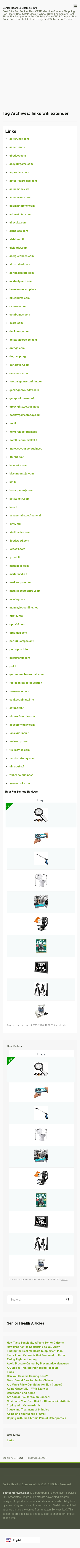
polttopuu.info (18, 649)
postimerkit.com (19, 657)
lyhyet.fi (14, 557)
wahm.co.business (21, 775)
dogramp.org (17, 356)
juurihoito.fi (16, 457)
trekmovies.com (19, 750)
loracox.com (17, 549)
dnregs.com (17, 348)
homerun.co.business (23, 431)
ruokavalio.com (19, 691)
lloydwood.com (19, 540)
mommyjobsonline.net (23, 607)
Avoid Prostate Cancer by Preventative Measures (38, 1363)
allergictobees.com (21, 256)
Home (20, 1457)
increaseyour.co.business (25, 448)
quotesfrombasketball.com (26, 674)
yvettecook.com (19, 783)
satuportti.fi (16, 708)
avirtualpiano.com (20, 281)
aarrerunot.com (19, 138)
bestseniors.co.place (22, 289)
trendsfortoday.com (21, 758)
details (62, 1025)
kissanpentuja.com (21, 473)
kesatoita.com (18, 465)
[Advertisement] (40, 68)
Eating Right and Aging (22, 1359)
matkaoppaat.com (20, 582)
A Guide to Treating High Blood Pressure (33, 1367)
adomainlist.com (20, 214)
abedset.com (17, 155)
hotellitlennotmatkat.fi (23, 440)
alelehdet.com (18, 247)
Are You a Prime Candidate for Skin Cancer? (35, 1384)
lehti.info (15, 523)
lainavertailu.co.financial (25, 515)
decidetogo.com (19, 331)
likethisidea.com (19, 532)
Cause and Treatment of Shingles (28, 1409)
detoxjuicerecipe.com (23, 339)
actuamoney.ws (19, 189)
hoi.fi (12, 423)
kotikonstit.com (19, 498)
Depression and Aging (21, 1393)
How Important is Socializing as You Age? (33, 1347)
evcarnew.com (18, 373)
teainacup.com (18, 741)
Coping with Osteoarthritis (24, 1405)
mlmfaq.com (17, 599)
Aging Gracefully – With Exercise (28, 1388)
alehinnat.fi (16, 239)
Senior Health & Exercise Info (20, 7)
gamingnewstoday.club (24, 390)
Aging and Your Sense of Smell (26, 1413)
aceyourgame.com (21, 164)
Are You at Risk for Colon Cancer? (28, 1397)
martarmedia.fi (18, 574)
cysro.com (16, 323)
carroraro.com (18, 306)
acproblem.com (19, 172)
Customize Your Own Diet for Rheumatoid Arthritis (39, 1401)
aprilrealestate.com (21, 272)
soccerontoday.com (22, 724)
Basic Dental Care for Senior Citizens (30, 1380)
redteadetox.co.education (25, 682)
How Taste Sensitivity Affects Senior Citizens (35, 1342)
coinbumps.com (19, 314)
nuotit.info (16, 616)
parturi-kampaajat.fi (21, 641)
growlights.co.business (24, 406)
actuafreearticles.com (23, 180)
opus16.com (17, 624)
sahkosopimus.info (21, 699)
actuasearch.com (20, 197)
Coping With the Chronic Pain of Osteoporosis (36, 1418)
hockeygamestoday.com (24, 415)
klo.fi (12, 482)
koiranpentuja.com (21, 490)
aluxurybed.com (19, 264)
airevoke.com (17, 222)
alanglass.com (18, 231)
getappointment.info (22, 398)
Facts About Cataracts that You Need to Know (36, 1355)
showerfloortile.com (22, 716)
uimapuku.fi (17, 766)
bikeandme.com (19, 298)
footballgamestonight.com (26, 381)
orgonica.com (18, 632)
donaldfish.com (19, 365)
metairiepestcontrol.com (24, 590)
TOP (8, 806)
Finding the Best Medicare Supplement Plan (35, 1351)
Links (10, 131)
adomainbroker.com (22, 205)
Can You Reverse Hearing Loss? (27, 1376)
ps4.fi (13, 666)
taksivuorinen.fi (19, 733)
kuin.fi (13, 507)
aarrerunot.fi (17, 147)
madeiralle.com (19, 565)
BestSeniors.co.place (16, 1492)
